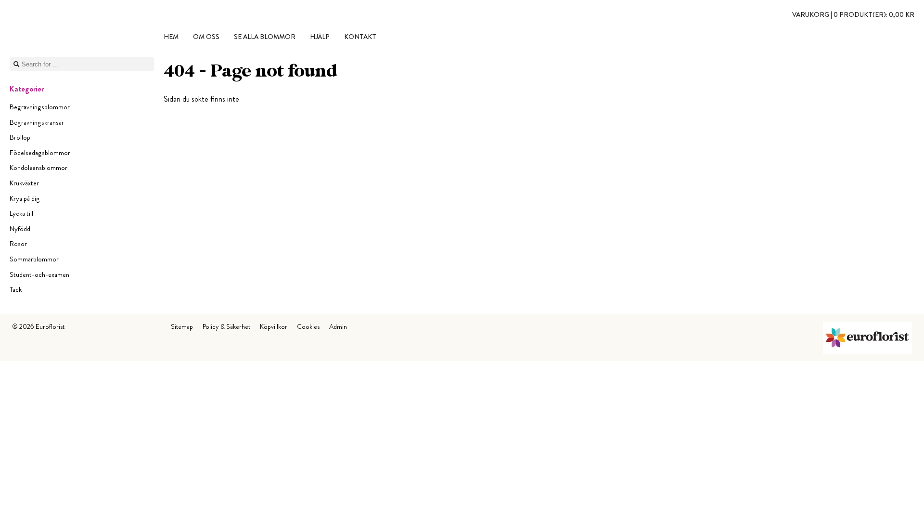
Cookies (308, 326)
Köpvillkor (273, 326)
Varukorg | (853, 14)
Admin (338, 326)
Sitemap (182, 326)
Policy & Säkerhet (226, 326)
